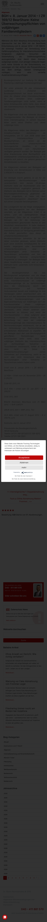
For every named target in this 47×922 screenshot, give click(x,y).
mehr (24, 467)
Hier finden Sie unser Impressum (23, 476)
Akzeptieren (24, 457)
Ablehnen (24, 462)
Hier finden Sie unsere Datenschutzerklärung (23, 479)
